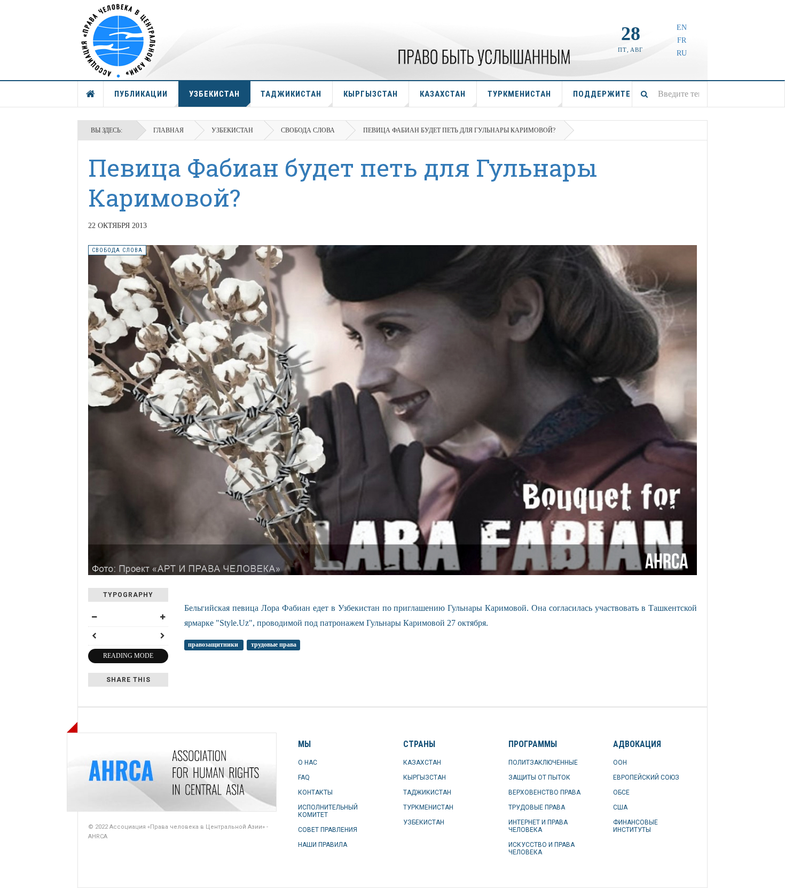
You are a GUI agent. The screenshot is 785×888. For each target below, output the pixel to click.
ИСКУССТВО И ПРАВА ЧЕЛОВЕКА (541, 848)
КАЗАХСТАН (443, 94)
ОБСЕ (621, 792)
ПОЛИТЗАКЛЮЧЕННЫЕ (543, 762)
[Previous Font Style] (94, 636)
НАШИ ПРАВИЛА (322, 844)
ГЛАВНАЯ (91, 94)
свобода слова (308, 130)
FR (681, 40)
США (620, 807)
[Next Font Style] (162, 636)
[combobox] (670, 94)
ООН (620, 762)
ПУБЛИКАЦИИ (141, 94)
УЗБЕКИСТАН (214, 94)
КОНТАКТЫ (315, 792)
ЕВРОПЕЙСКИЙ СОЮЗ (646, 777)
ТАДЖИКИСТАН (291, 94)
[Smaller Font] (94, 617)
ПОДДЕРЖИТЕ (602, 94)
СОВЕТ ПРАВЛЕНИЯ (327, 830)
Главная (168, 130)
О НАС (307, 762)
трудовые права (273, 644)
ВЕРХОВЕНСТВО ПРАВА (544, 792)
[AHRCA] (115, 772)
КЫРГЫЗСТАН (370, 94)
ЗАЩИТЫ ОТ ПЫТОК (539, 777)
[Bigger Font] (162, 617)
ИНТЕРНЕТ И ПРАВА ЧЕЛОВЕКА (538, 826)
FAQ (304, 777)
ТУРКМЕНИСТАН (519, 94)
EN (682, 27)
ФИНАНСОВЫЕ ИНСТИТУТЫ (635, 826)
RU (682, 53)
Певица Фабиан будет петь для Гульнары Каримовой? (342, 182)
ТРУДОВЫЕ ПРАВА (536, 807)
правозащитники (214, 644)
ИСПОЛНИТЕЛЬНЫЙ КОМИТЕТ (328, 811)
